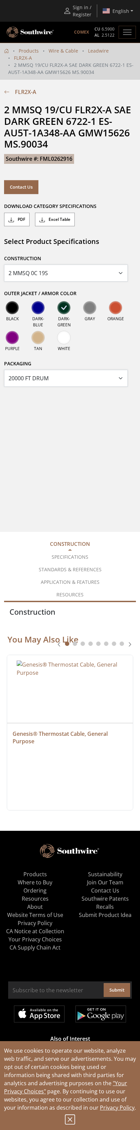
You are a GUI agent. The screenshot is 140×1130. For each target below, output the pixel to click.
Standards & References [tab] (70, 569)
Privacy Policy (117, 1107)
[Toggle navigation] (127, 32)
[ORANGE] (115, 308)
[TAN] (38, 337)
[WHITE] (64, 337)
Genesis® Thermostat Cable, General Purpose (61, 737)
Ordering (35, 890)
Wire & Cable (63, 50)
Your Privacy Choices (35, 939)
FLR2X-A (23, 58)
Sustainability (105, 874)
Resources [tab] (70, 594)
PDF (21, 219)
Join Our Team (105, 882)
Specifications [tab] (70, 557)
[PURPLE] (12, 337)
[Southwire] (30, 32)
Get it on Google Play (100, 1013)
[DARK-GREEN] (64, 308)
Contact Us (21, 187)
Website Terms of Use (35, 915)
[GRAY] (90, 308)
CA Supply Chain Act (35, 947)
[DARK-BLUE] (38, 308)
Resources (35, 898)
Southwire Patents (105, 898)
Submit (116, 990)
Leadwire (98, 50)
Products (29, 50)
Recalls (105, 907)
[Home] (6, 50)
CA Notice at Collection (35, 931)
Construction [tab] (70, 543)
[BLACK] (12, 308)
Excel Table (59, 219)
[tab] (67, 643)
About (35, 907)
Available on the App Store (39, 1013)
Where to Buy (35, 882)
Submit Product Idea (105, 915)
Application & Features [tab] (70, 582)
